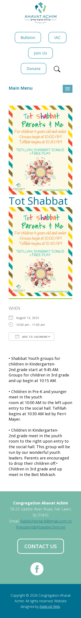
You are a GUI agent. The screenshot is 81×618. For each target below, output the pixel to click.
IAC (57, 37)
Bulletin (28, 37)
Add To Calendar (34, 336)
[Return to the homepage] (41, 12)
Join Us (40, 53)
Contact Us (40, 546)
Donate (34, 68)
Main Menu (21, 88)
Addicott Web (50, 606)
